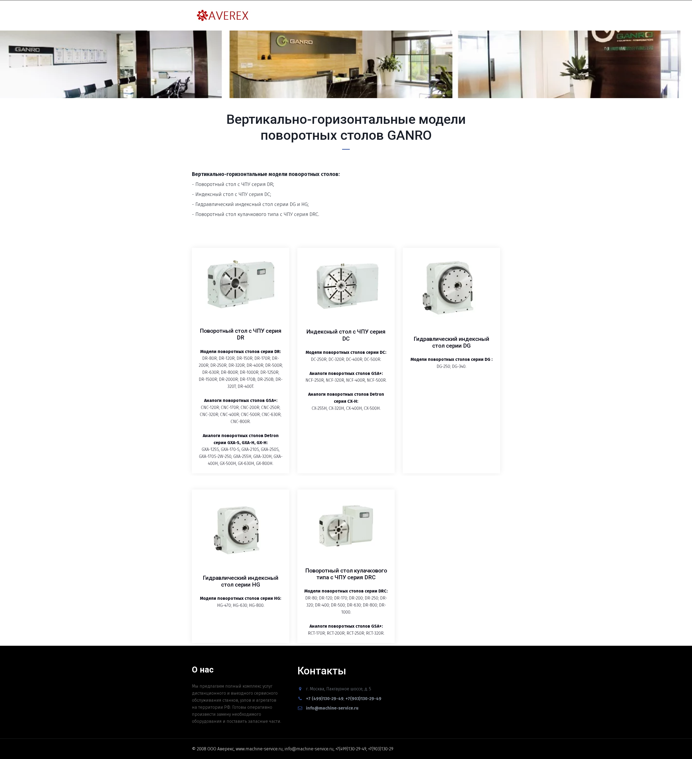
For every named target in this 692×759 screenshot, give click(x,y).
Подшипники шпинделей (423, 15)
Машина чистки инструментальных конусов (225, 15)
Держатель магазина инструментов (318, 15)
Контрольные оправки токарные (47, 15)
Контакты (471, 15)
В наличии (373, 15)
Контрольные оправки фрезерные (130, 15)
